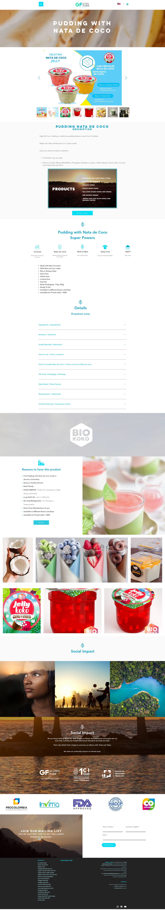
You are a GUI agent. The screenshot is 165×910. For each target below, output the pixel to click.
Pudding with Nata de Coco (45, 868)
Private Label (41, 900)
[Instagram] (117, 906)
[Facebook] (121, 906)
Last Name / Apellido (132, 827)
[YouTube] (125, 906)
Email (104, 835)
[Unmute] (54, 205)
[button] (41, 4)
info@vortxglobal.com (120, 886)
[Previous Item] (39, 78)
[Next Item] (126, 78)
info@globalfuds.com (120, 888)
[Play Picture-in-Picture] (110, 205)
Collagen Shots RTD (43, 880)
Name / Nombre (108, 827)
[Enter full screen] (113, 205)
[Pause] (51, 205)
